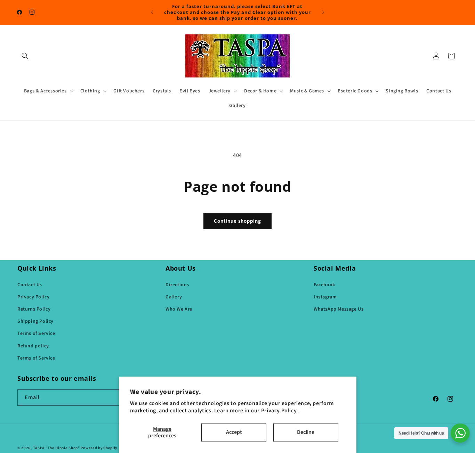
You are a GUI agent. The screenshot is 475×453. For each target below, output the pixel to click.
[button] (25, 56)
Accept (234, 432)
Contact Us (29, 284)
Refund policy (33, 345)
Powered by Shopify (99, 448)
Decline (305, 432)
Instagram (325, 296)
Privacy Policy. (279, 410)
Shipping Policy (35, 321)
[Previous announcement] (152, 12)
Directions (177, 284)
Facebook (324, 284)
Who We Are (179, 308)
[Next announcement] (323, 12)
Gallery (174, 296)
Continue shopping (237, 221)
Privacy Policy (33, 296)
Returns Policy (33, 308)
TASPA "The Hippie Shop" (56, 448)
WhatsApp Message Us (338, 308)
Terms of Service (36, 333)
